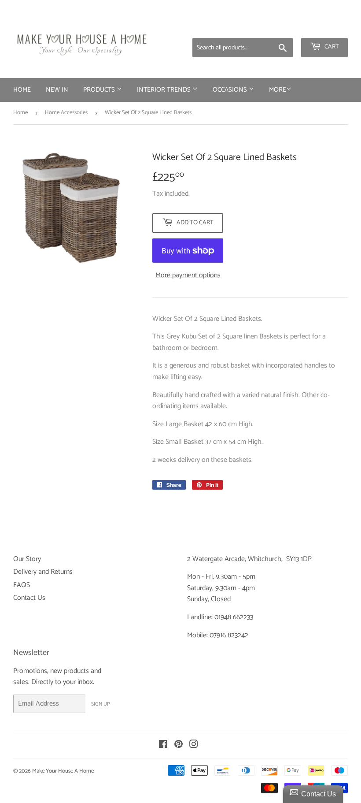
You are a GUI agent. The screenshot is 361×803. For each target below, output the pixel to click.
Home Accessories (66, 112)
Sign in (278, 26)
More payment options (188, 275)
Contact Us (29, 598)
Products (100, 89)
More (277, 89)
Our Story (27, 559)
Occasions (231, 89)
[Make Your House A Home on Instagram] (193, 745)
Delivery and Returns (43, 572)
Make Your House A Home (63, 771)
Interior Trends (164, 89)
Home (22, 89)
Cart (331, 47)
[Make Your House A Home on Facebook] (163, 745)
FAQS (21, 585)
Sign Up (100, 704)
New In (57, 89)
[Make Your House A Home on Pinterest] (178, 745)
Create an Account (323, 26)
